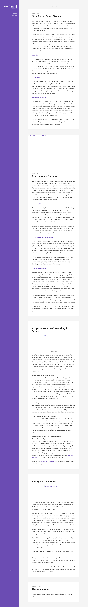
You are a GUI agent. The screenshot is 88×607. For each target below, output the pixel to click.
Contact (14, 15)
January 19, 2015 (36, 479)
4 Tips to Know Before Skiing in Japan (50, 330)
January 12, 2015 (36, 586)
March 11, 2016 (36, 326)
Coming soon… (40, 589)
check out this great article (48, 462)
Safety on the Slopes (44, 481)
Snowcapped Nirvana (44, 176)
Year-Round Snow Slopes (46, 16)
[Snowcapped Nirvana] (53, 152)
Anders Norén (14, 570)
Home (15, 13)
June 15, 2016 (35, 13)
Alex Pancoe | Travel (10, 7)
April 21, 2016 (35, 173)
